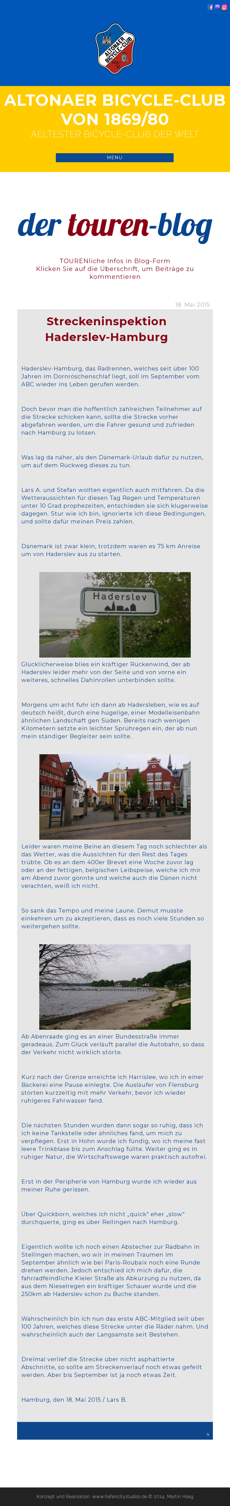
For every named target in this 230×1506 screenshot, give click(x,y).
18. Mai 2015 (192, 304)
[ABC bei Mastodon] (217, 8)
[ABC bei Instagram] (224, 8)
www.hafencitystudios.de (119, 1496)
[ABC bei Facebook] (210, 8)
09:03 (198, 1427)
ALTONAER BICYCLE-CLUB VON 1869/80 (115, 110)
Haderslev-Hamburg (181, 1434)
